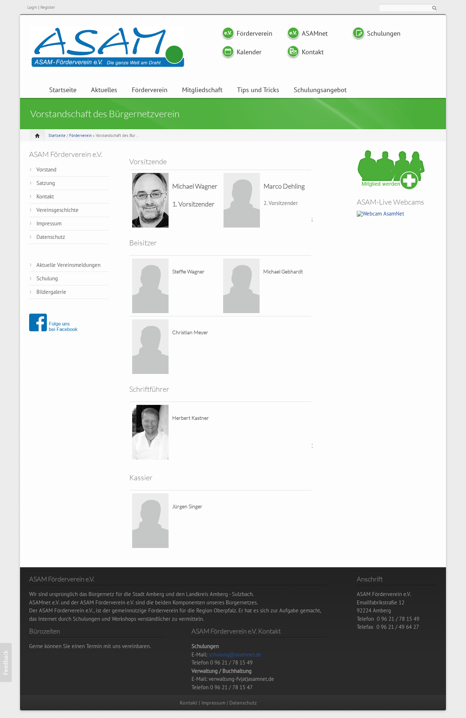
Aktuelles (104, 90)
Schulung (47, 278)
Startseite (62, 90)
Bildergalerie (51, 291)
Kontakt (313, 52)
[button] (6, 662)
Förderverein (254, 33)
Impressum (49, 223)
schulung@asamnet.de (235, 654)
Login (32, 7)
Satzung (45, 183)
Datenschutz (50, 236)
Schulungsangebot (320, 90)
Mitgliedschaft (202, 90)
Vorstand (46, 169)
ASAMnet (315, 33)
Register (47, 7)
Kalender (249, 52)
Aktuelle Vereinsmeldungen (68, 264)
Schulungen (383, 33)
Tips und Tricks (258, 90)
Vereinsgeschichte (57, 209)
